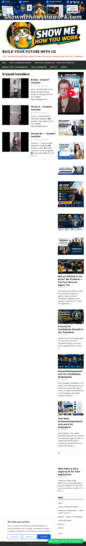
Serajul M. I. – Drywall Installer (43, 135)
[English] (79, 3)
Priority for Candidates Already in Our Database (71, 329)
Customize (15, 537)
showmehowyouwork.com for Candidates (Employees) (70, 374)
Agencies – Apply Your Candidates (15, 67)
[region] (29, 530)
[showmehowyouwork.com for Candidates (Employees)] (71, 367)
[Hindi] (82, 3)
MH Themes (56, 544)
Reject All (29, 537)
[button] (65, 541)
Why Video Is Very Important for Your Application (69, 471)
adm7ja (45, 86)
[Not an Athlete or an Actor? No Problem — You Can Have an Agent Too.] (71, 272)
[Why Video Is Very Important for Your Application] (71, 465)
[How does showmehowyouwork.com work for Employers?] (71, 415)
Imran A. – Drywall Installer (41, 108)
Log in (60, 533)
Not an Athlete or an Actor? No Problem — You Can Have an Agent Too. (70, 280)
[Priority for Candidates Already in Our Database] (71, 323)
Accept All (43, 537)
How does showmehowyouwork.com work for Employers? (70, 423)
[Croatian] (75, 3)
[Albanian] (72, 3)
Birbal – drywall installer (40, 81)
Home (4, 63)
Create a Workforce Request (20, 63)
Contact (64, 67)
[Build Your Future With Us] (43, 18)
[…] (35, 156)
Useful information (39, 67)
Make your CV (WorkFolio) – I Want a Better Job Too (54, 63)
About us (53, 67)
